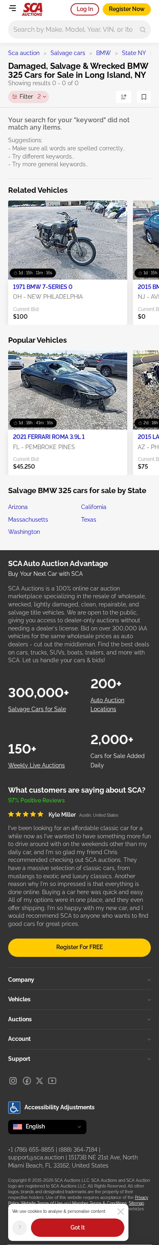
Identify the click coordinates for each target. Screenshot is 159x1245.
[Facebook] (27, 1081)
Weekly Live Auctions (36, 765)
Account (19, 1039)
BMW (103, 53)
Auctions (20, 1019)
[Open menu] (12, 8)
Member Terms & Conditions (99, 1203)
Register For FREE (79, 947)
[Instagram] (13, 1081)
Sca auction (24, 53)
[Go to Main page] (32, 9)
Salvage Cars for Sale (37, 709)
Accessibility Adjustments (59, 1107)
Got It (78, 1227)
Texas (88, 519)
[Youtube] (52, 1081)
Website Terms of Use (42, 1203)
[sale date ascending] (123, 97)
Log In (85, 9)
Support (19, 1058)
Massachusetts (28, 519)
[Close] (120, 1211)
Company (21, 979)
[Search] (143, 29)
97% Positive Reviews (36, 800)
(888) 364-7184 (78, 1149)
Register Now (127, 9)
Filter (30, 96)
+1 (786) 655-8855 (31, 1149)
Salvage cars (68, 53)
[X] (39, 1081)
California (93, 507)
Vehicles (19, 999)
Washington (24, 532)
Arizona (18, 507)
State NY (134, 53)
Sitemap (136, 1203)
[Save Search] (144, 97)
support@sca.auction (36, 1157)
